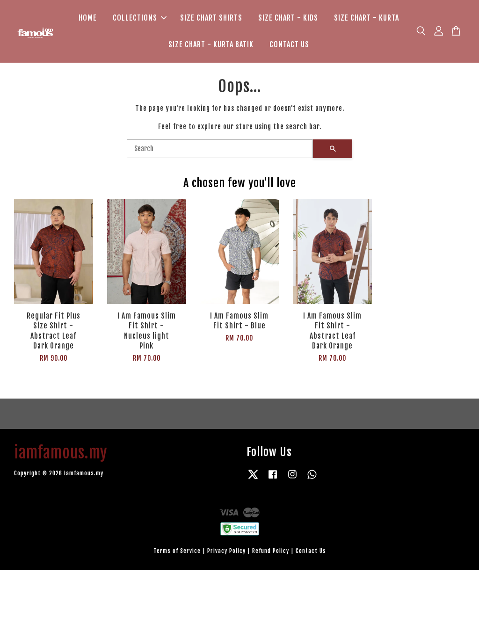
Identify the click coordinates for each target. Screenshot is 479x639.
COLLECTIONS (135, 17)
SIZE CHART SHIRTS (211, 17)
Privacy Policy (226, 550)
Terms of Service (177, 550)
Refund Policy (270, 550)
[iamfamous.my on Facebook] (272, 478)
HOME (88, 17)
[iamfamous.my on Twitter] (253, 478)
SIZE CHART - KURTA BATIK (211, 44)
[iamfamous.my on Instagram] (292, 478)
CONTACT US (289, 44)
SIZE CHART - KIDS (288, 17)
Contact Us (311, 550)
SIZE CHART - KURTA (366, 17)
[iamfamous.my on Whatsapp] (312, 478)
